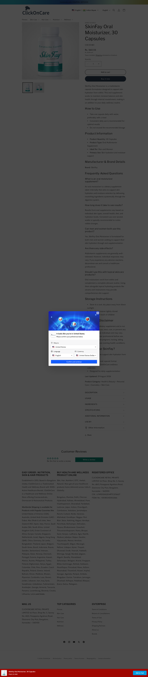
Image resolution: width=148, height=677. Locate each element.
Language (57, 351)
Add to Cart (140, 673)
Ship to (56, 343)
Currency (80, 351)
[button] (74, 347)
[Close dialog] (97, 313)
